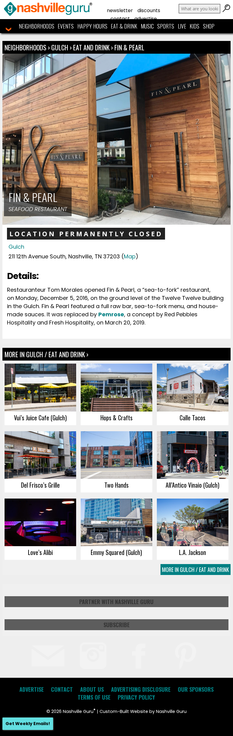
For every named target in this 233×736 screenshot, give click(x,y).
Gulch (60, 47)
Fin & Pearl (129, 47)
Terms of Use (94, 697)
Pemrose (111, 314)
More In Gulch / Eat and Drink (195, 569)
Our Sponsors (196, 689)
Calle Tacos (192, 417)
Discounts (148, 10)
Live (182, 26)
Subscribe (116, 625)
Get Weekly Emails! (27, 724)
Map (130, 256)
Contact (120, 18)
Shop (208, 26)
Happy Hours (92, 26)
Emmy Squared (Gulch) (116, 552)
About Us (92, 689)
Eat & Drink (124, 26)
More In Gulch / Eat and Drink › (46, 354)
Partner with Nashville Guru (116, 602)
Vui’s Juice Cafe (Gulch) (40, 417)
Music (147, 26)
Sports (165, 26)
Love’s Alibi (40, 552)
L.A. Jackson (192, 552)
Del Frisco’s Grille (40, 484)
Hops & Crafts (116, 417)
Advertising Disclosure (141, 689)
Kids (194, 26)
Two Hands (116, 484)
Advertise (145, 18)
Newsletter (120, 10)
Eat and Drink (91, 47)
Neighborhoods (36, 26)
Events (66, 26)
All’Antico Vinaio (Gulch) (192, 484)
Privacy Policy (136, 697)
